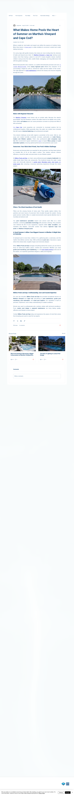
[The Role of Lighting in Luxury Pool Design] (51, 343)
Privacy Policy (42, 793)
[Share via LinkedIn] (21, 321)
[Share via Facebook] (14, 321)
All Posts (11, 15)
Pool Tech (35, 15)
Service (47, 783)
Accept (67, 792)
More (53, 15)
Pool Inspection (19, 15)
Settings (61, 792)
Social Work (48, 788)
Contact (47, 786)
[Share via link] (24, 321)
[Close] (72, 792)
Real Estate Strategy (44, 15)
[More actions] (60, 25)
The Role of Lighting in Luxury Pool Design (50, 354)
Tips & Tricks (48, 785)
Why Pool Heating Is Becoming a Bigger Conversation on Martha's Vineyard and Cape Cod (22, 354)
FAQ (47, 789)
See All (63, 333)
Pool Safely (27, 15)
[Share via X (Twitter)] (17, 321)
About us (48, 782)
